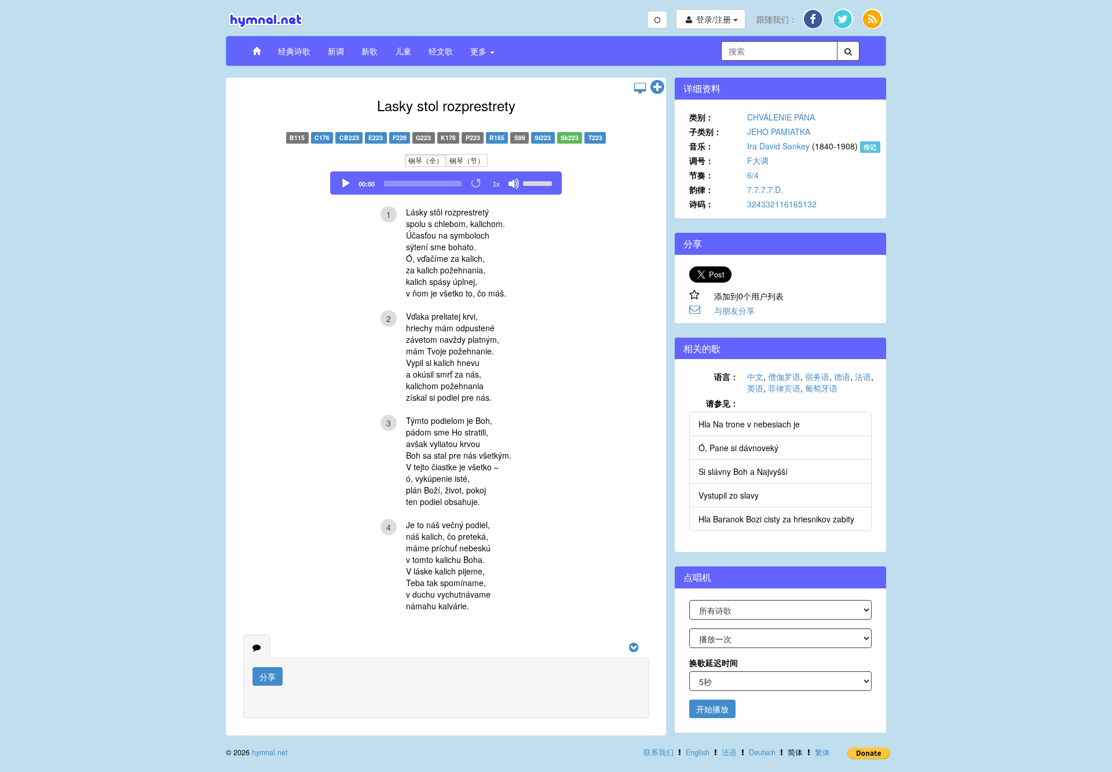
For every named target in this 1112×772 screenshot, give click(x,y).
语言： (726, 376)
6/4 (753, 175)
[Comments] (256, 647)
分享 (267, 676)
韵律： (701, 189)
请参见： (722, 403)
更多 (479, 51)
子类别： (705, 131)
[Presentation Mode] (640, 87)
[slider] (539, 182)
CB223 (349, 137)
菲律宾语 (784, 388)
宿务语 (817, 376)
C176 (322, 137)
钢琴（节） (466, 160)
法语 (863, 376)
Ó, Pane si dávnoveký (738, 447)
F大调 (758, 160)
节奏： (701, 175)
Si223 (543, 137)
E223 (375, 137)
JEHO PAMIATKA (778, 131)
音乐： (701, 146)
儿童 (403, 51)
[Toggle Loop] (476, 183)
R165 (496, 137)
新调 (336, 51)
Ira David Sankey (778, 146)
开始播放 (712, 709)
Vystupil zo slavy (728, 495)
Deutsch (762, 752)
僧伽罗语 (784, 376)
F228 (400, 137)
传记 (870, 146)
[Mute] (514, 183)
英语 (755, 388)
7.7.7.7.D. (765, 189)
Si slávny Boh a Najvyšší (743, 471)
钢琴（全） (425, 160)
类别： (701, 117)
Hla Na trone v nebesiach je (749, 424)
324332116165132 (782, 204)
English (697, 752)
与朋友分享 (734, 310)
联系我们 (658, 752)
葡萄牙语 (821, 388)
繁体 (822, 752)
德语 (842, 376)
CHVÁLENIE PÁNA (781, 117)
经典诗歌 (294, 51)
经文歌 (441, 51)
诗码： (701, 204)
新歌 (369, 51)
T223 (595, 137)
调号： (701, 160)
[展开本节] (657, 87)
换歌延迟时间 (713, 662)
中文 (755, 376)
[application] (446, 183)
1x (496, 184)
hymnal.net (270, 752)
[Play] (346, 183)
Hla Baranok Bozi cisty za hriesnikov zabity (776, 519)
